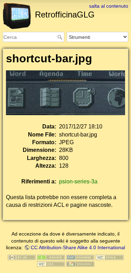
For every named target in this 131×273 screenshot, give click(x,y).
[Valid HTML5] (110, 257)
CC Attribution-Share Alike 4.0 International (78, 247)
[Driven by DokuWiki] (80, 264)
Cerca (60, 37)
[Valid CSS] (51, 264)
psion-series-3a (78, 181)
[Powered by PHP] (80, 257)
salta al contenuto (108, 6)
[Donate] (51, 257)
